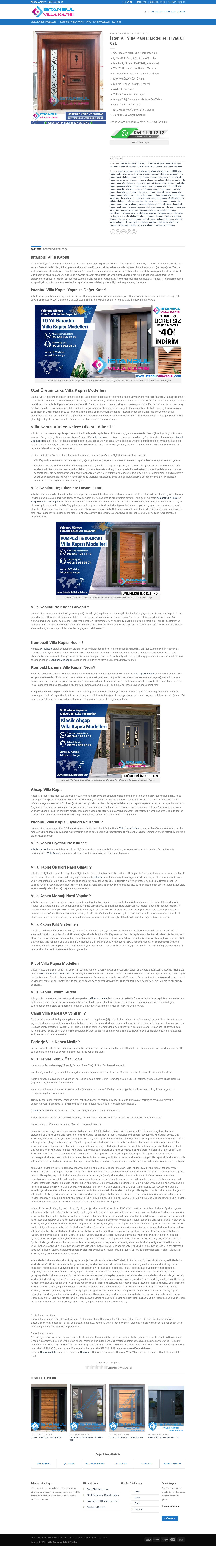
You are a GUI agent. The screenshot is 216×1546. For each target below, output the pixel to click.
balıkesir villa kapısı (140, 177)
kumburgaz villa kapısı (126, 207)
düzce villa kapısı (163, 192)
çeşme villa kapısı (144, 189)
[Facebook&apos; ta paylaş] (112, 231)
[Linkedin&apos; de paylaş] (134, 231)
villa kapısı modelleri (144, 673)
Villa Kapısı (125, 163)
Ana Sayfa (115, 33)
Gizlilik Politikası (73, 1538)
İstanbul (139, 1509)
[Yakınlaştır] (35, 121)
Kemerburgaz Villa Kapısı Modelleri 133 (86, 1438)
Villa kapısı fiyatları (129, 828)
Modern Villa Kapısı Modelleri (131, 166)
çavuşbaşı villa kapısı (163, 186)
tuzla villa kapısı (135, 219)
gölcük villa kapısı (118, 201)
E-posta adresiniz (170, 1506)
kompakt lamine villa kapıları (45, 501)
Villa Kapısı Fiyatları (154, 166)
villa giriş (178, 219)
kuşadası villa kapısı (146, 207)
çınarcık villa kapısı (161, 189)
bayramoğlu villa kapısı (126, 180)
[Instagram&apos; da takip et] (125, 2)
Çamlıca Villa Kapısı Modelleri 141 (47, 1437)
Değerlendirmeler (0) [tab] (55, 249)
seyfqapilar (114, 216)
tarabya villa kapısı (173, 216)
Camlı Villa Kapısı (156, 163)
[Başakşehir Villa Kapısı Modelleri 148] (127, 1408)
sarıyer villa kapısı (175, 213)
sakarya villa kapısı (139, 213)
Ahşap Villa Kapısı (139, 163)
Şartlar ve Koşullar (95, 1538)
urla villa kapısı (149, 219)
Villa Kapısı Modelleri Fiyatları (62, 1542)
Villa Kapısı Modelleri (43, 22)
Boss (137, 1497)
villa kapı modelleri (148, 222)
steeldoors (159, 216)
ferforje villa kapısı (169, 195)
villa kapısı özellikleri (128, 225)
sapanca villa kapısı (157, 213)
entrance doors (154, 195)
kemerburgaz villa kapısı (127, 204)
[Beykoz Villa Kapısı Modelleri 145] (166, 1408)
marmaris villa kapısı (129, 210)
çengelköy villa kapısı (126, 189)
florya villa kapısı (128, 198)
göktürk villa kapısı (176, 198)
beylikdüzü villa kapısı (164, 180)
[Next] (184, 1416)
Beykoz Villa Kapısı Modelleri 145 (163, 1437)
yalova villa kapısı (146, 225)
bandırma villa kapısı (159, 177)
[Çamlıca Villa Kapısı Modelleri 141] (49, 1408)
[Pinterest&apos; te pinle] (128, 231)
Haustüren (85, 1352)
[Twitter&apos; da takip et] (128, 2)
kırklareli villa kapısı (147, 204)
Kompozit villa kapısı (167, 498)
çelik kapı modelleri (99, 998)
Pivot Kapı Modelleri (98, 22)
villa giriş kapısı (117, 222)
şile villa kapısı (132, 216)
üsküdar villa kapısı (165, 219)
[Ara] (145, 12)
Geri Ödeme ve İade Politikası (46, 1538)
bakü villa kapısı (124, 177)
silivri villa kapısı (147, 216)
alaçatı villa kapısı (142, 171)
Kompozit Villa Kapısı (72, 22)
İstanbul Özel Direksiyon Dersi (103, 1501)
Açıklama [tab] (36, 249)
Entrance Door (140, 195)
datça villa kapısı (124, 192)
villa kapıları (163, 222)
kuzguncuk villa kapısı (165, 207)
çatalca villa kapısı (144, 186)
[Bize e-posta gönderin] (131, 2)
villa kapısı (98, 437)
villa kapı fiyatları (132, 222)
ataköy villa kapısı (124, 174)
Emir (137, 1503)
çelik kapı (97, 877)
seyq (122, 216)
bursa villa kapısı (143, 183)
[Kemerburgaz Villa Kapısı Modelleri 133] (88, 1408)
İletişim (116, 22)
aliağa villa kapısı (158, 171)
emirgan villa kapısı (125, 195)
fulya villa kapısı (143, 198)
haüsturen (131, 201)
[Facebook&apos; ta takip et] (122, 2)
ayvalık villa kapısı (141, 174)
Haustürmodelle (48, 1352)
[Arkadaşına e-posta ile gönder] (123, 231)
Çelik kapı (36, 1110)
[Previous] (31, 1416)
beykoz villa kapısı (146, 180)
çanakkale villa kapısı (126, 186)
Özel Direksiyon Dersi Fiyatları (103, 1495)
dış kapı (151, 192)
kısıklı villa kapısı (164, 204)
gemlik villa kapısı (159, 198)
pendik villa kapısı (168, 210)
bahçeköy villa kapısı (160, 174)
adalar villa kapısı (125, 171)
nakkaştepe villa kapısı (149, 210)
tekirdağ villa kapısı (118, 219)
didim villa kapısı (139, 192)
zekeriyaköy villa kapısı (165, 225)
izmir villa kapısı (161, 201)
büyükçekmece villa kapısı (163, 183)
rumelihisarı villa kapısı (120, 213)
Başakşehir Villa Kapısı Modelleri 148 (126, 1437)
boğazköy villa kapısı (126, 183)
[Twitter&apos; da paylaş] (118, 231)
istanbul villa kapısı (144, 201)
